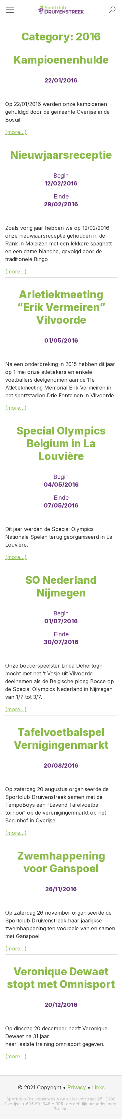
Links (98, 1087)
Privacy (76, 1087)
